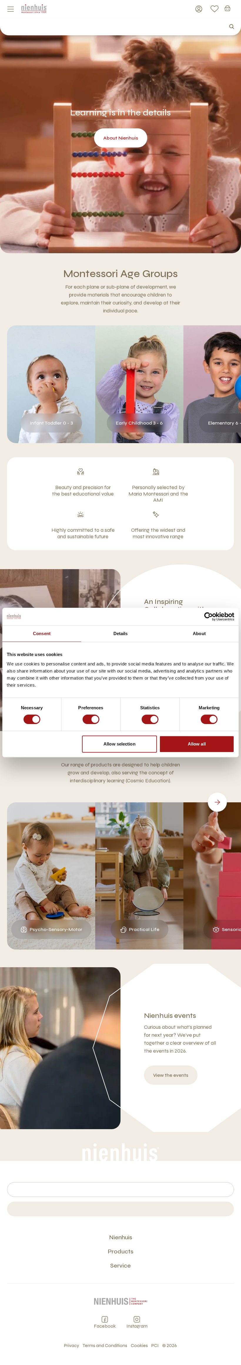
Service (120, 1265)
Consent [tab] (42, 633)
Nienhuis (120, 1237)
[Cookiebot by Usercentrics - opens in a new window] (208, 616)
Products (120, 1251)
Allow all (197, 743)
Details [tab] (120, 633)
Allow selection (119, 743)
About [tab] (199, 633)
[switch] (91, 719)
